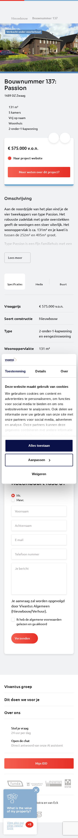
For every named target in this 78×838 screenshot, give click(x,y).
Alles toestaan (39, 446)
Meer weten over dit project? (39, 172)
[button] (17, 258)
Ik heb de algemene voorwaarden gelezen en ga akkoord (39, 621)
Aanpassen (36, 460)
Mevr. (20, 500)
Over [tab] (64, 371)
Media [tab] (39, 284)
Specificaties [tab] (14, 284)
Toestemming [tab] (15, 371)
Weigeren (39, 474)
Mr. (18, 495)
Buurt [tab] (63, 284)
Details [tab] (40, 371)
